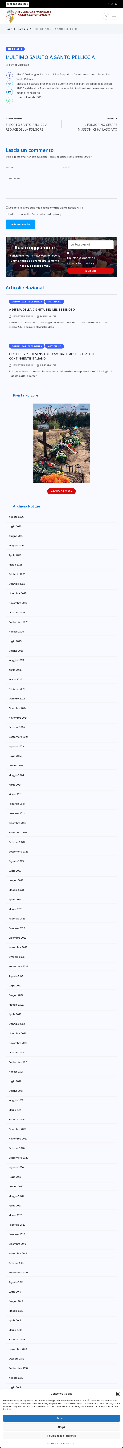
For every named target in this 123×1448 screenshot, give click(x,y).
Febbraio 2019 (17, 1339)
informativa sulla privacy (47, 214)
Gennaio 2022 (17, 1023)
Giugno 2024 (16, 765)
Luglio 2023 (15, 870)
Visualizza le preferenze (61, 1435)
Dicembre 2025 (18, 593)
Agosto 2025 (16, 631)
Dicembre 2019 (17, 1244)
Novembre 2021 (18, 1043)
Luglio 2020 (15, 1177)
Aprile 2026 (15, 555)
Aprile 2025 (15, 670)
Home (9, 29)
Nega (61, 1427)
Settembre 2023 (18, 851)
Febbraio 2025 (17, 689)
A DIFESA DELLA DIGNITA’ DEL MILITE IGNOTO (42, 309)
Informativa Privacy (64, 1443)
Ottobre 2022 (17, 957)
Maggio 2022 (16, 1004)
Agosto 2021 (16, 1071)
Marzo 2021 (15, 1110)
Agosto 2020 (16, 1167)
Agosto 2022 (16, 976)
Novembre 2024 (18, 717)
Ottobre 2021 (16, 1052)
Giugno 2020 (16, 1186)
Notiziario (23, 29)
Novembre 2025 (18, 603)
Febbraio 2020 (17, 1224)
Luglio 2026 (15, 526)
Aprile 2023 (15, 899)
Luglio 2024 (15, 756)
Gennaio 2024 (17, 813)
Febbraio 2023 (17, 918)
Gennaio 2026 (17, 583)
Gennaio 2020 (17, 1234)
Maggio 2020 (16, 1196)
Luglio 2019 (15, 1291)
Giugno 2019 (16, 1301)
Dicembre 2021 (17, 1033)
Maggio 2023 (16, 890)
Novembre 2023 (18, 832)
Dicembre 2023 (17, 823)
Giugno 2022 (16, 995)
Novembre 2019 (18, 1253)
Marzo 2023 (15, 909)
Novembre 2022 (18, 947)
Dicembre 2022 (17, 937)
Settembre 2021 (18, 1062)
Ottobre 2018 (16, 1358)
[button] (118, 1393)
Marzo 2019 (15, 1330)
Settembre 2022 (18, 966)
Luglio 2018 (15, 1387)
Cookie (50, 1443)
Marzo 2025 (15, 679)
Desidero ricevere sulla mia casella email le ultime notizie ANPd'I (46, 207)
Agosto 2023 (16, 861)
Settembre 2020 (18, 1157)
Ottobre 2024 (17, 727)
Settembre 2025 (18, 622)
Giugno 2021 (16, 1090)
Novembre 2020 (18, 1138)
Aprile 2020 (15, 1205)
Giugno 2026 (16, 536)
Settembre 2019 (18, 1272)
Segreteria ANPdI (22, 316)
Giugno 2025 (16, 650)
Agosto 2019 (16, 1282)
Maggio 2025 (16, 660)
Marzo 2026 (15, 564)
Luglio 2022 (15, 985)
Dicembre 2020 (17, 1129)
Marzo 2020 (15, 1215)
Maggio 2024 (16, 775)
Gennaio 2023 (17, 928)
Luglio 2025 (15, 641)
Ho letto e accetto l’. (35, 214)
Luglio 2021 (15, 1081)
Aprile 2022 (15, 1014)
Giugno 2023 (16, 880)
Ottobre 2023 (17, 842)
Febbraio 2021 (17, 1119)
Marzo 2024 (15, 794)
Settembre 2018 (18, 1368)
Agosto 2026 (16, 516)
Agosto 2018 (16, 1377)
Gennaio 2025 (17, 698)
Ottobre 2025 (17, 612)
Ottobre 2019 (16, 1263)
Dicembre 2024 (18, 708)
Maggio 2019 (16, 1310)
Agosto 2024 (16, 746)
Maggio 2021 (16, 1100)
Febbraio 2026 (17, 574)
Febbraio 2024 (17, 803)
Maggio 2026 (16, 545)
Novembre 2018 (18, 1349)
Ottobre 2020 (17, 1148)
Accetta (61, 1418)
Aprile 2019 (15, 1320)
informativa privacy (81, 263)
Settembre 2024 (18, 737)
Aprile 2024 (15, 784)
